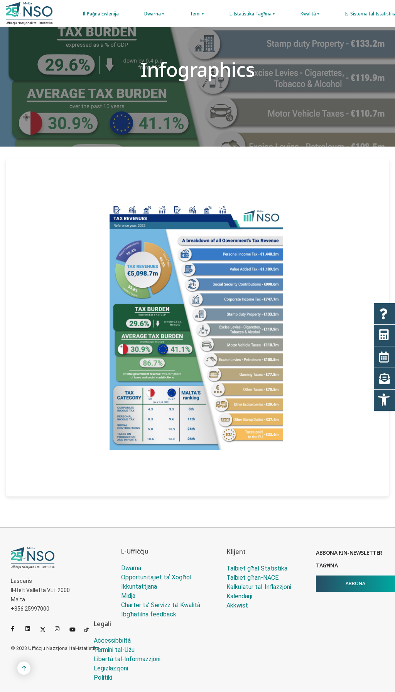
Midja (128, 595)
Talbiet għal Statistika (256, 568)
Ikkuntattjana (139, 586)
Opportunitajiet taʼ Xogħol (156, 577)
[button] (384, 400)
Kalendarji (239, 596)
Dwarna (131, 568)
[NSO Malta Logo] (29, 13)
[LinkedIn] (31, 629)
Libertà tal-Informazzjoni (127, 659)
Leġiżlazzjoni (111, 668)
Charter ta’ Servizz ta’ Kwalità (160, 605)
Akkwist (237, 605)
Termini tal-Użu (114, 649)
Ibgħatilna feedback (148, 614)
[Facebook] (16, 629)
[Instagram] (60, 629)
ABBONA (355, 583)
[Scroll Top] (23, 668)
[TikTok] (90, 629)
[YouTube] (75, 629)
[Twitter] (46, 629)
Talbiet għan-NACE (252, 577)
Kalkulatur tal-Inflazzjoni (258, 587)
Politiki (103, 677)
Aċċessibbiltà (112, 640)
